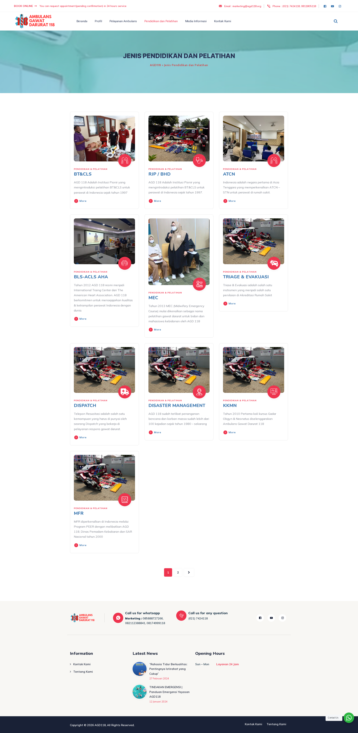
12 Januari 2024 (158, 701)
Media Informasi (196, 21)
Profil (98, 21)
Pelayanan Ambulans (123, 21)
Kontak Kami (222, 21)
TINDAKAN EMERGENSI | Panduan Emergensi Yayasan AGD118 (169, 691)
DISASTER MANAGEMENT (176, 405)
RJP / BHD (159, 174)
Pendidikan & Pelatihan (90, 169)
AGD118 (100, 725)
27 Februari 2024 (159, 678)
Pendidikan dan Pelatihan (161, 21)
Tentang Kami (83, 671)
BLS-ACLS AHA (91, 277)
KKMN (230, 405)
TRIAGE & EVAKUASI (246, 277)
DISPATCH (85, 405)
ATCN (229, 174)
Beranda (81, 21)
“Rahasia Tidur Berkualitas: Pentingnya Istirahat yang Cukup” (168, 668)
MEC (153, 298)
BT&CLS (83, 174)
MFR (79, 513)
